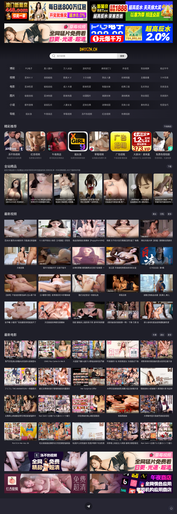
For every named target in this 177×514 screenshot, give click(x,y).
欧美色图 (67, 95)
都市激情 (29, 104)
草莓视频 (67, 114)
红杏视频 (106, 114)
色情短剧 (125, 114)
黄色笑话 (145, 104)
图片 (12, 95)
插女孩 (29, 114)
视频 (12, 77)
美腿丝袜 (106, 95)
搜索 (122, 56)
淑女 (162, 335)
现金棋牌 (145, 68)
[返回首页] (171, 508)
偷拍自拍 (48, 86)
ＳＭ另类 (164, 77)
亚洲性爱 (29, 86)
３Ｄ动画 (87, 77)
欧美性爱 (87, 86)
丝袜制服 (125, 77)
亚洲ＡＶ (29, 77)
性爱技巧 (164, 104)
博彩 (12, 68)
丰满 (154, 335)
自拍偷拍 (48, 77)
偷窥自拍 (29, 95)
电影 (12, 86)
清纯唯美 (125, 95)
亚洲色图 (48, 95)
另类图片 (164, 95)
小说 (12, 105)
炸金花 (125, 68)
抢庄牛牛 (164, 68)
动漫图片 (87, 95)
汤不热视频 (87, 114)
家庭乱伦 (48, 104)
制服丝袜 (106, 86)
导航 (12, 114)
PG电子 (28, 68)
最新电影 (10, 334)
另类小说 (125, 104)
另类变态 (164, 86)
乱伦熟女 (145, 86)
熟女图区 (145, 95)
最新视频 (10, 214)
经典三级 (125, 86)
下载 (169, 166)
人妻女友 (67, 104)
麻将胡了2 (106, 68)
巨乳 (162, 214)
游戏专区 (87, 68)
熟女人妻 (106, 77)
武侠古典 (87, 104)
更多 (169, 214)
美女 (154, 214)
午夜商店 (48, 114)
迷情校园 (106, 104)
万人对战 (67, 68)
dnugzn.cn (88, 49)
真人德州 (48, 68)
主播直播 (145, 77)
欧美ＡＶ (67, 77)
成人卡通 (67, 86)
